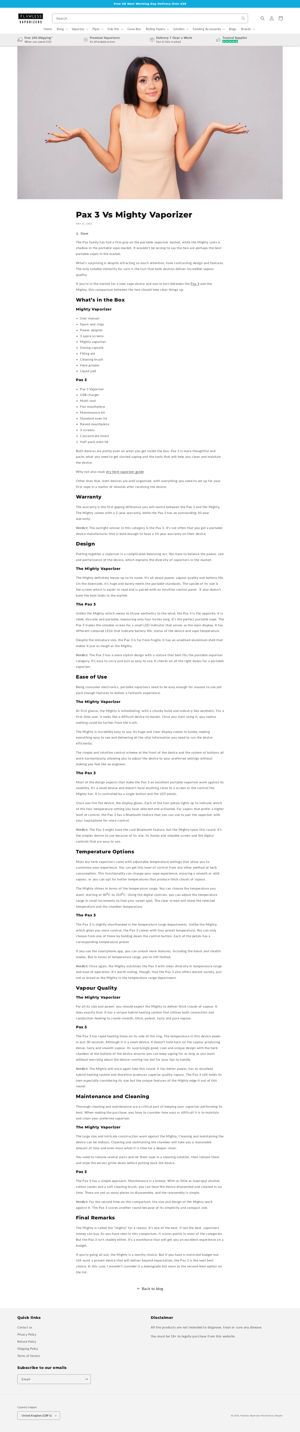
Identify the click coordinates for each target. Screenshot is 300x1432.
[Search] (243, 18)
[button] (262, 18)
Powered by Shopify (272, 1415)
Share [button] (84, 233)
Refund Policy (26, 1341)
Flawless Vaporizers (250, 1415)
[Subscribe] (86, 1379)
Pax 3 (195, 283)
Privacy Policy (26, 1334)
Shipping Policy (27, 1348)
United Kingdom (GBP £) (37, 1415)
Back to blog (152, 1288)
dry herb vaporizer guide (125, 471)
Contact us (24, 1327)
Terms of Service (28, 1356)
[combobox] (150, 18)
